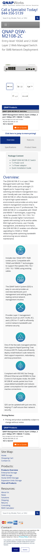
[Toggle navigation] (6, 25)
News (3, 495)
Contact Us (5, 460)
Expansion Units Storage (11, 480)
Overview (10, 140)
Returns (4, 503)
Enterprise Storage (9, 472)
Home (3, 455)
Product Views (30, 147)
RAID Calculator (7, 508)
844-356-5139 (12, 13)
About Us (5, 492)
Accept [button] (16, 550)
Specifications (10, 147)
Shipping (5, 500)
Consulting (5, 505)
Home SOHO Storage (10, 478)
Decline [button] (25, 550)
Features (30, 140)
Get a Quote (21, 127)
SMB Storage (6, 475)
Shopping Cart (7, 458)
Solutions (5, 497)
